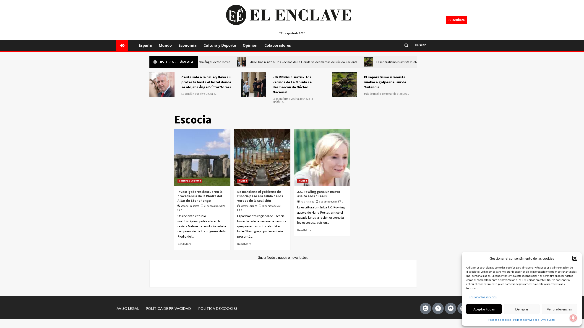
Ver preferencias (559, 309)
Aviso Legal (548, 319)
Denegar (522, 309)
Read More (184, 244)
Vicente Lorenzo (249, 206)
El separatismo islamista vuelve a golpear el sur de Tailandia (385, 82)
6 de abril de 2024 (328, 201)
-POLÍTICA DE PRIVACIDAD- (168, 308)
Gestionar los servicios (483, 297)
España (145, 45)
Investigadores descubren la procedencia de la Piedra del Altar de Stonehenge (199, 196)
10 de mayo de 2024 (272, 206)
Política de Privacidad (526, 319)
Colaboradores (277, 45)
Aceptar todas (484, 309)
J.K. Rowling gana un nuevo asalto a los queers (318, 194)
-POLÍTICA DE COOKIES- (218, 308)
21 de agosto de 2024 (214, 206)
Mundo (165, 45)
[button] (575, 258)
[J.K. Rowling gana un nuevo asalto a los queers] (322, 157)
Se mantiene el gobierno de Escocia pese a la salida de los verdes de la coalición (260, 196)
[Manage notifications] (573, 318)
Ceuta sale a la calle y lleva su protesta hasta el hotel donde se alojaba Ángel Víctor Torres (206, 82)
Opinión (250, 45)
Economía (188, 45)
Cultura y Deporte (219, 45)
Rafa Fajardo (307, 201)
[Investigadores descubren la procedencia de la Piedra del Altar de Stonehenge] (202, 157)
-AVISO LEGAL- (127, 308)
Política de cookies (499, 319)
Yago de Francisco (190, 206)
